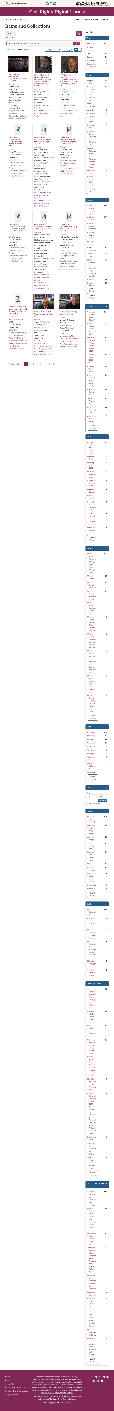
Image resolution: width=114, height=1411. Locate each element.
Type (89, 38)
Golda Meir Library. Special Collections (91, 1238)
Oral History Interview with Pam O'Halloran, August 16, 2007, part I (68, 140)
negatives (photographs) (91, 819)
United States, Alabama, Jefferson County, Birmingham (91, 684)
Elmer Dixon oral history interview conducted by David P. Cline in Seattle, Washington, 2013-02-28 (42, 80)
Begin (89, 793)
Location (90, 548)
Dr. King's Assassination (91, 474)
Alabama (90, 732)
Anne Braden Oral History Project (91, 1162)
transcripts (91, 885)
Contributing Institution (97, 1183)
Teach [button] (78, 19)
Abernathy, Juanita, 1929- (91, 418)
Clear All (76, 43)
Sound (89, 57)
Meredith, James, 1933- (91, 392)
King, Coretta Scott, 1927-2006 (91, 380)
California (91, 746)
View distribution (94, 803)
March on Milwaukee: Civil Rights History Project (17, 165)
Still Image (91, 43)
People (89, 306)
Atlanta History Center (91, 1323)
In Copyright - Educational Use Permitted (91, 949)
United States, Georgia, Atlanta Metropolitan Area (91, 703)
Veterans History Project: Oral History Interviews (17, 110)
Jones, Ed (90, 110)
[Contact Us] (54, 3)
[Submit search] (79, 33)
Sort (52, 50)
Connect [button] (94, 19)
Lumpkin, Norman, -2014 (91, 409)
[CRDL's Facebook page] (47, 3)
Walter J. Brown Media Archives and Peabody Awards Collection (91, 1219)
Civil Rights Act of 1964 (91, 483)
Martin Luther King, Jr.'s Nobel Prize (91, 447)
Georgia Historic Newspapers (16, 1391)
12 (67, 50)
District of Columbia (91, 766)
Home (8, 19)
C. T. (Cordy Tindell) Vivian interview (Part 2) (43, 314)
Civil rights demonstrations (91, 226)
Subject (90, 200)
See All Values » (94, 190)
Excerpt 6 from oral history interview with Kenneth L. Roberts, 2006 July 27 (18, 310)
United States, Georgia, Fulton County (91, 608)
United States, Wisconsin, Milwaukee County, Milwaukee (91, 661)
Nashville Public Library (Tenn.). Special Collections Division (18, 346)
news (89, 864)
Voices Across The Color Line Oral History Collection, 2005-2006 (43, 346)
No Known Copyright (91, 963)
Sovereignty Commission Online (91, 1148)
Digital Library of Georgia (15, 1387)
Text (89, 53)
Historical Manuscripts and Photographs (91, 1084)
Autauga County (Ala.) (91, 235)
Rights (89, 904)
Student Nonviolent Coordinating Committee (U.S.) (91, 268)
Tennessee (91, 750)
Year (89, 787)
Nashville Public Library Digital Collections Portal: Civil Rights (18, 335)
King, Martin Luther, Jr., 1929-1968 (91, 328)
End (99, 793)
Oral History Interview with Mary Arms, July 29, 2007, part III (68, 227)
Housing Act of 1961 (90, 465)
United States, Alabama (91, 585)
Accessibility (10, 1384)
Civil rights (91, 279)
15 (49, 364)
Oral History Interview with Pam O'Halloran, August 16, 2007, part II (17, 227)
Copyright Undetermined (91, 972)
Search (15, 19)
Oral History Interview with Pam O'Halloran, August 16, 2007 (42, 140)
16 (54, 364)
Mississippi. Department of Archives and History (91, 1346)
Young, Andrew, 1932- (91, 401)
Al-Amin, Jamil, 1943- (90, 369)
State (89, 727)
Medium (90, 811)
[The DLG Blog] (51, 3)
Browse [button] (23, 19)
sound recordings (91, 845)
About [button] (104, 19)
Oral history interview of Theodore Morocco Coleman (17, 77)
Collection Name (94, 983)
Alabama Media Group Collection (91, 1016)
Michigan (91, 753)
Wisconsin (91, 743)
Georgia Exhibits (11, 1394)
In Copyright (91, 912)
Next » (27, 50)
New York (91, 772)
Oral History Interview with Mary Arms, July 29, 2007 (43, 226)
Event (89, 437)
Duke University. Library (91, 1332)
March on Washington (91, 530)
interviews (91, 888)
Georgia (90, 739)
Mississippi (91, 736)
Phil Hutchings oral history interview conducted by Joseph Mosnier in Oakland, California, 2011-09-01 (69, 80)
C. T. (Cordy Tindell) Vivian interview (68, 313)
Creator (90, 75)
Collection (91, 60)
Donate (87, 19)
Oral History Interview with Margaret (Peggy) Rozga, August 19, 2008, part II (16, 141)
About (7, 1380)
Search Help (9, 37)
